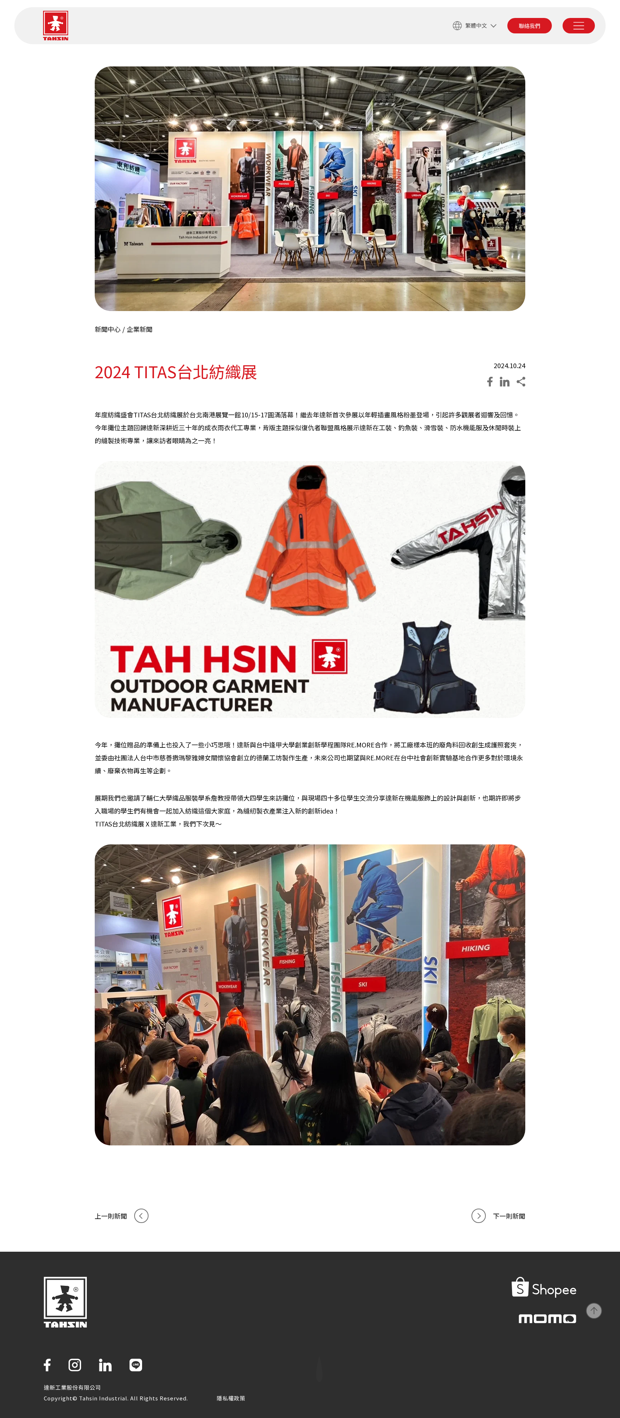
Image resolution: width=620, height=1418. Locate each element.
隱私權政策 (231, 1398)
